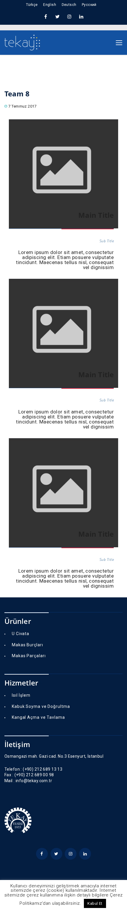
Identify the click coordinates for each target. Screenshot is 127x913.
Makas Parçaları (29, 655)
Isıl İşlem (21, 695)
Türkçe (32, 5)
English (49, 5)
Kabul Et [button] (94, 903)
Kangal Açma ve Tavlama (38, 717)
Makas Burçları (27, 644)
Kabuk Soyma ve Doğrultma (41, 706)
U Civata (20, 633)
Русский (89, 5)
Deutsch (69, 5)
